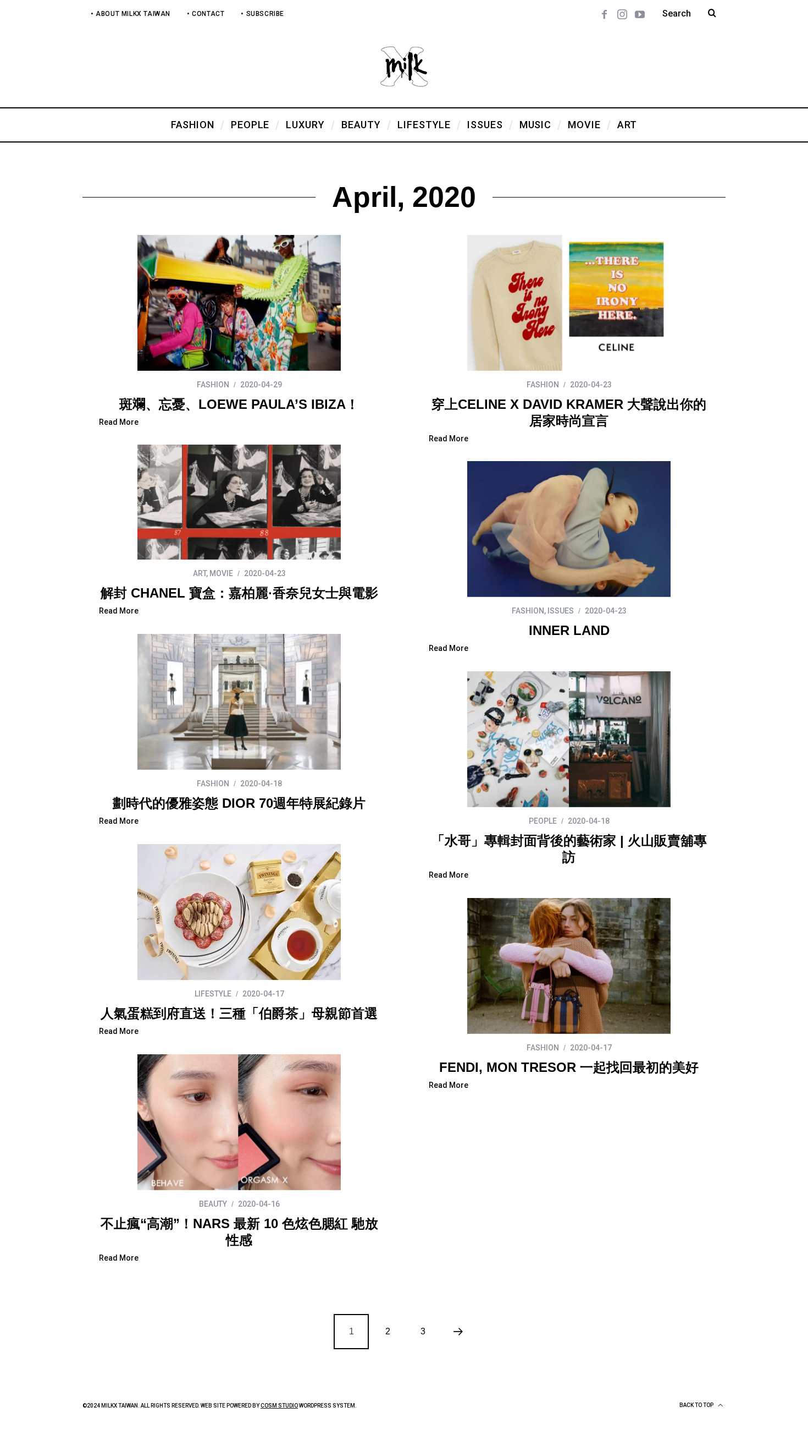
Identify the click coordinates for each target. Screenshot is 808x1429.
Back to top (697, 1405)
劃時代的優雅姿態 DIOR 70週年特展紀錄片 (239, 803)
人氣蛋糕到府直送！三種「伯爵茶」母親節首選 (239, 1013)
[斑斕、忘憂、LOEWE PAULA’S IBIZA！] (239, 303)
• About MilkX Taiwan (130, 14)
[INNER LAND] (569, 529)
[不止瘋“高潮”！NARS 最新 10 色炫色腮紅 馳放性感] (239, 1122)
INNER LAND (569, 630)
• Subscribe (262, 14)
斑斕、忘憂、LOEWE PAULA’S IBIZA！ (239, 404)
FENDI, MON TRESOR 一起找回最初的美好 (569, 1067)
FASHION (213, 384)
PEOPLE (543, 821)
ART (199, 573)
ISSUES (560, 610)
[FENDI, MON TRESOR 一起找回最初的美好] (569, 966)
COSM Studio (279, 1406)
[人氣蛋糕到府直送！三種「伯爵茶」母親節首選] (239, 912)
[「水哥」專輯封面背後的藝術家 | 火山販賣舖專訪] (569, 739)
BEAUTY (213, 1204)
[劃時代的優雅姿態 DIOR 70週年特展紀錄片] (239, 702)
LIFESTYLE (213, 993)
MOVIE (221, 573)
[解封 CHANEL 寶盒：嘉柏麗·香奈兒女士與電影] (239, 502)
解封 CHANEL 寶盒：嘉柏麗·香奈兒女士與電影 (239, 592)
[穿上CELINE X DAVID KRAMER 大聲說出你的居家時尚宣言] (569, 303)
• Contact (205, 14)
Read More (119, 422)
